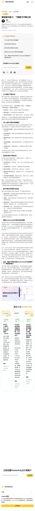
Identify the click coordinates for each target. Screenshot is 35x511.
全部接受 (17, 506)
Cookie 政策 (13, 500)
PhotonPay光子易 (12, 226)
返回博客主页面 (26, 307)
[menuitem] (17, 492)
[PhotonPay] (8, 2)
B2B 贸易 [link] (16, 11)
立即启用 (28, 67)
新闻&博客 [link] (4, 11)
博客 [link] (10, 11)
